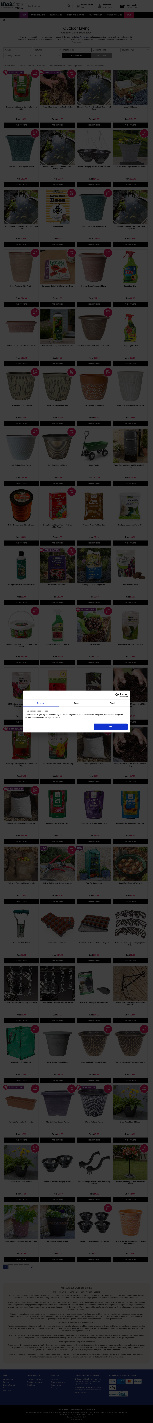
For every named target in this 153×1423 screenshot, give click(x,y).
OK (110, 727)
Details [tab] (76, 703)
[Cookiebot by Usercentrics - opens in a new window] (117, 695)
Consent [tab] (40, 703)
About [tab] (112, 703)
